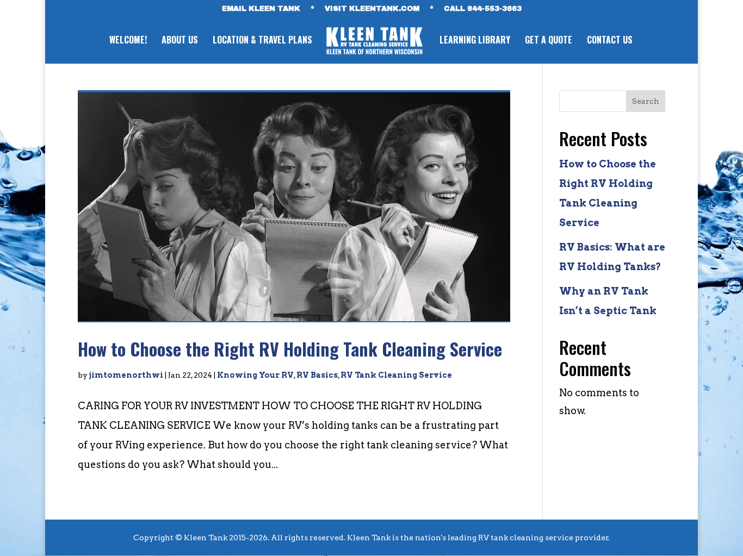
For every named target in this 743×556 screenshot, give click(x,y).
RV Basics (317, 375)
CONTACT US (610, 41)
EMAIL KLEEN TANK (261, 9)
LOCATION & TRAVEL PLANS (262, 41)
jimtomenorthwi (126, 375)
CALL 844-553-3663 (483, 9)
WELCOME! (128, 41)
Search (645, 101)
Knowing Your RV (255, 375)
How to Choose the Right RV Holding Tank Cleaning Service (290, 348)
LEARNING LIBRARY (474, 41)
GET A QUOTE (548, 41)
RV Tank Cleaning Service (396, 375)
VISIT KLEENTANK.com (372, 9)
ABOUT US (180, 41)
